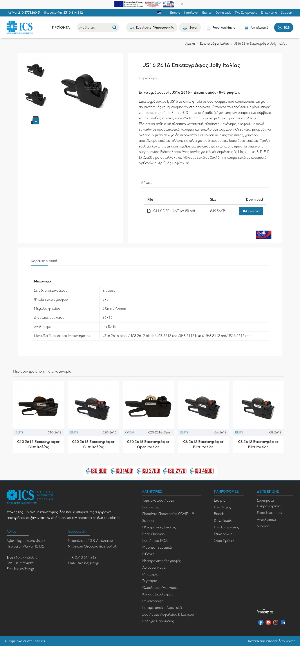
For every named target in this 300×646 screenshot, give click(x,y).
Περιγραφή (148, 78)
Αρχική (190, 43)
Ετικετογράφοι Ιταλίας (214, 43)
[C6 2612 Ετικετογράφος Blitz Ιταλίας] (203, 406)
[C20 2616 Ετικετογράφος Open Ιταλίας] (148, 406)
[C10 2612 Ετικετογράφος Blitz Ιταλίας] (38, 406)
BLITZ (19, 432)
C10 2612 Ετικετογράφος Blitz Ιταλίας (38, 444)
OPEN (129, 432)
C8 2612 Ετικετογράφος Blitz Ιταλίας (258, 444)
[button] (36, 59)
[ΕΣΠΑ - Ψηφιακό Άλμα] (144, 4)
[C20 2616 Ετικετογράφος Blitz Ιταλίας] (93, 406)
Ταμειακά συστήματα (24, 641)
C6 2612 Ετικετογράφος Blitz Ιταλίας (203, 444)
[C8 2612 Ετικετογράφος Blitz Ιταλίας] (258, 406)
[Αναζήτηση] (114, 27)
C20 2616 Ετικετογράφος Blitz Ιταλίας (93, 444)
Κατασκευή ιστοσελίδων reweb (272, 641)
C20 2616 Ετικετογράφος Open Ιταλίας (148, 444)
